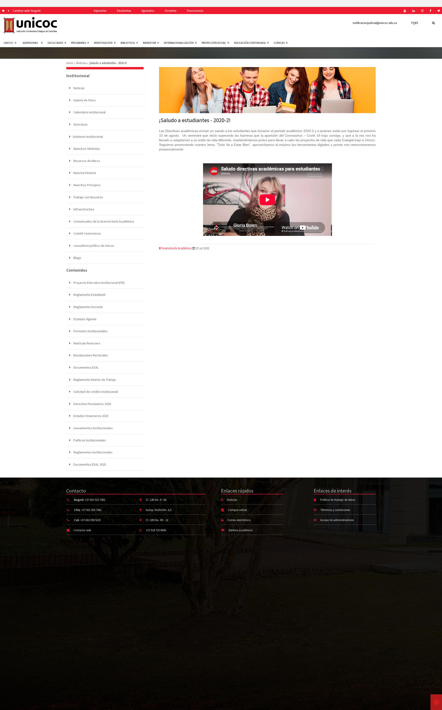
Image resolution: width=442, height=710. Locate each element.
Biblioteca (128, 42)
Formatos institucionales (90, 331)
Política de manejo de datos (337, 500)
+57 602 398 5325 (90, 520)
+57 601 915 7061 (95, 500)
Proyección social (214, 42)
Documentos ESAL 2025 (89, 464)
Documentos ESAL (86, 367)
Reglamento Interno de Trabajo (94, 380)
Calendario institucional (89, 112)
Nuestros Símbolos (86, 149)
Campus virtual (237, 510)
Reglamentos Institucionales (93, 452)
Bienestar (149, 42)
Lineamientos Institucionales (93, 428)
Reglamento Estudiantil (89, 295)
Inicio (69, 63)
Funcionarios (195, 10)
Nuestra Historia (84, 173)
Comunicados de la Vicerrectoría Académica (103, 221)
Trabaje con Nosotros (88, 197)
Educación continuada (250, 42)
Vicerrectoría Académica (176, 248)
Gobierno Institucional (88, 137)
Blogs (77, 258)
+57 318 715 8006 (156, 530)
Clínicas (279, 42)
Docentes (170, 10)
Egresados (148, 10)
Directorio (80, 124)
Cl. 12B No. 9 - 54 (156, 500)
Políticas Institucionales (89, 440)
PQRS (414, 23)
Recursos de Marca (86, 161)
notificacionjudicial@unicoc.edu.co (375, 23)
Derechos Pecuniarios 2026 (92, 404)
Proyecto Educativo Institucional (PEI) (99, 283)
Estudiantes (124, 10)
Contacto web (82, 530)
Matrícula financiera (86, 343)
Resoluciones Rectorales (90, 355)
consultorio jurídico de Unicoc (93, 246)
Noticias (81, 63)
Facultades (55, 42)
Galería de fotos (84, 100)
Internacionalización (179, 42)
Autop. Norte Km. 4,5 (159, 510)
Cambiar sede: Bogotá (27, 10)
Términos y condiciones (335, 510)
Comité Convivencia (87, 233)
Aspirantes (100, 10)
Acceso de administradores (337, 520)
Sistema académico (240, 530)
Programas (78, 42)
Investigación (103, 42)
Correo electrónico (239, 520)
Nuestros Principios (87, 185)
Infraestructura (83, 209)
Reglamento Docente (88, 307)
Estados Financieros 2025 (90, 416)
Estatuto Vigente (84, 319)
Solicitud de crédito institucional (95, 392)
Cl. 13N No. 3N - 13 (157, 520)
